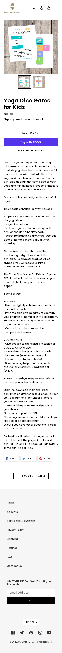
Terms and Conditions (21, 521)
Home (11, 503)
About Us (13, 512)
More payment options (31, 150)
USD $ (30, 622)
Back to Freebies (33, 476)
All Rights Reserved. (42, 641)
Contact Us (14, 566)
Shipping (9, 119)
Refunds (12, 548)
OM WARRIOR (25, 641)
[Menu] (56, 7)
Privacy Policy (15, 530)
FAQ (9, 557)
